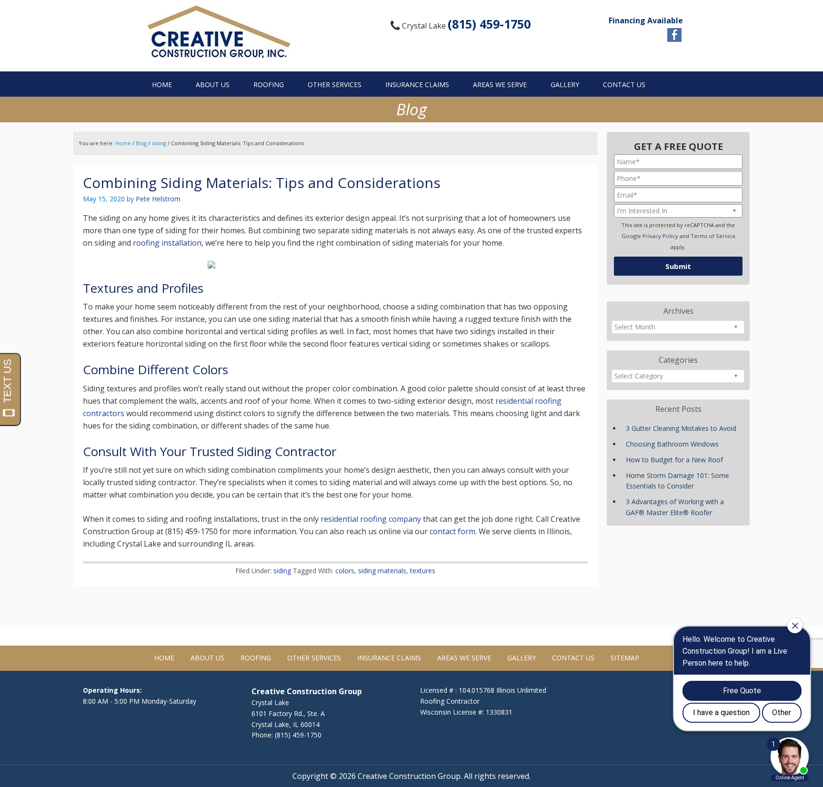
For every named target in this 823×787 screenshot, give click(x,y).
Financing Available (646, 20)
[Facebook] (674, 35)
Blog (141, 143)
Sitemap (625, 657)
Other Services (314, 657)
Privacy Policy (660, 235)
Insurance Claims (389, 657)
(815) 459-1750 (489, 24)
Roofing (256, 657)
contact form (452, 531)
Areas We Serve (464, 657)
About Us (207, 657)
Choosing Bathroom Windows (672, 443)
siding (282, 570)
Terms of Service (713, 235)
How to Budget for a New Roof (674, 459)
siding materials (382, 570)
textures (422, 570)
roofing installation (167, 243)
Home (164, 657)
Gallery (521, 657)
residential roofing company (371, 519)
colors (344, 570)
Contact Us (573, 657)
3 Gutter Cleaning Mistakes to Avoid (681, 428)
